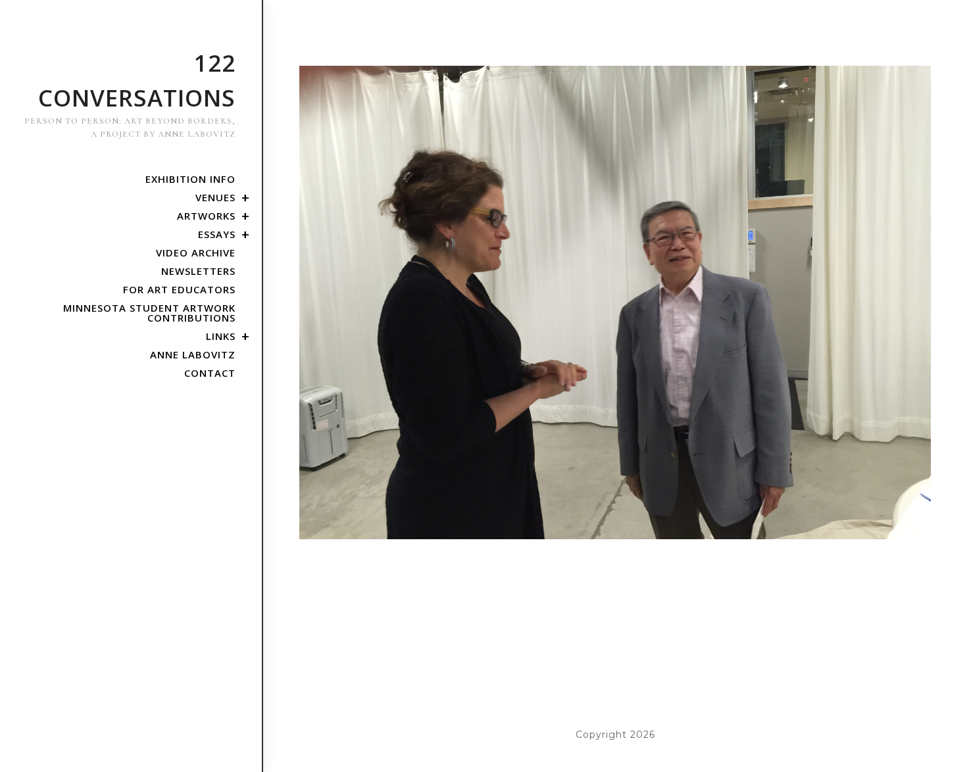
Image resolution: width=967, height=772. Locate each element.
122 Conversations (130, 93)
